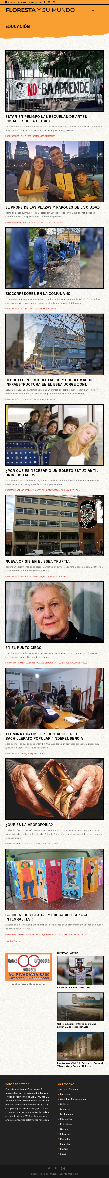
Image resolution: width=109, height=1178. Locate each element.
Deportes (65, 1109)
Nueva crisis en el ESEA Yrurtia (37, 561)
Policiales (65, 1144)
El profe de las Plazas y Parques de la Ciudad (52, 207)
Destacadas (38, 136)
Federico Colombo (18, 222)
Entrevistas (66, 1124)
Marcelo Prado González (21, 490)
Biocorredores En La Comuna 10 (37, 293)
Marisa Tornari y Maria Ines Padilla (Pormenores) (32, 663)
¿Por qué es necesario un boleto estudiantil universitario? (51, 472)
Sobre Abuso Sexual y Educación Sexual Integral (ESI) (46, 917)
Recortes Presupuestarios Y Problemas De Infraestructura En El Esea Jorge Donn (49, 382)
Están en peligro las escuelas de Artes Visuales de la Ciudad (46, 118)
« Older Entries (13, 941)
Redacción (14, 136)
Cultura (64, 1104)
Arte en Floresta (69, 1089)
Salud (84, 663)
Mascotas (65, 1139)
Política (76, 490)
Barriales (37, 576)
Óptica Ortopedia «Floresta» (28, 984)
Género (64, 1129)
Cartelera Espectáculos (73, 1099)
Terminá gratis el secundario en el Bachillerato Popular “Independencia (44, 736)
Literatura (65, 1134)
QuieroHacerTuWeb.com (64, 1173)
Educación (50, 136)
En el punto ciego (23, 647)
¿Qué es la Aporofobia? (29, 824)
